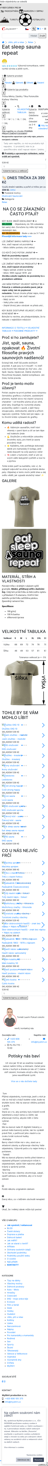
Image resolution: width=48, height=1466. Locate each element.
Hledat (34, 35)
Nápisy (10, 1329)
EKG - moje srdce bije (17, 1298)
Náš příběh (12, 1261)
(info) (12, 190)
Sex (9, 1341)
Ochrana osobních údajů (18, 1249)
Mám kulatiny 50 (10, 963)
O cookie (11, 1258)
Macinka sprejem (10, 866)
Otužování (7, 196)
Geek (9, 1308)
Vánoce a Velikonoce (17, 1353)
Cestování (12, 1295)
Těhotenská (12, 1350)
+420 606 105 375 (14, 1398)
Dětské (29, 82)
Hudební (11, 1314)
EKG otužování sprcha (12, 810)
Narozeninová (13, 1326)
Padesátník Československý (15, 887)
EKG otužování (9, 749)
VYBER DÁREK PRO (9, 7)
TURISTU (14, 19)
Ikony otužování (9, 769)
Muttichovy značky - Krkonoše (17, 907)
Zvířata (10, 1363)
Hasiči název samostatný (14, 953)
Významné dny (14, 1359)
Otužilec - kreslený (11, 759)
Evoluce (11, 1302)
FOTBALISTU (38, 19)
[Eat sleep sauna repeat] (24, 506)
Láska (10, 1323)
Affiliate (11, 1246)
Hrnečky (11, 1292)
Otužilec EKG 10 (9, 728)
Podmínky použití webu (18, 1255)
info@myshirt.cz (13, 1402)
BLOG (10, 1228)
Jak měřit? (12, 1240)
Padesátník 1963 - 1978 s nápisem (18, 942)
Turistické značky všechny (14, 917)
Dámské (19, 82)
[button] (28, 28)
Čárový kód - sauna (11, 820)
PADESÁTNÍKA (11, 11)
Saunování (17, 196)
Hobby (10, 1311)
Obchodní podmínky (17, 1252)
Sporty (10, 1344)
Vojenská (11, 1356)
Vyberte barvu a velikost (15, 171)
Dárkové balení (14, 1237)
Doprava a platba (15, 1234)
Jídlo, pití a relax (16, 42)
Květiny (10, 1320)
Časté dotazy (13, 1231)
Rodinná (11, 1338)
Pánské (8, 82)
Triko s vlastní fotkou (12, 876)
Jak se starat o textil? (17, 1243)
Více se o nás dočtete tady (24, 1081)
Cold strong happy (11, 789)
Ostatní (40, 82)
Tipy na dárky (13, 1280)
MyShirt (11, 1366)
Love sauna (7, 800)
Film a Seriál (13, 1305)
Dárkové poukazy (15, 1286)
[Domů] (3, 42)
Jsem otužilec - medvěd (13, 739)
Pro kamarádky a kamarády (20, 1335)
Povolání (11, 1332)
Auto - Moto (13, 1289)
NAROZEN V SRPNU (33, 11)
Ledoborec (7, 779)
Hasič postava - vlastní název (16, 973)
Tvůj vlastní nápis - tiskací (14, 897)
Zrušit (42, 35)
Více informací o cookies (14, 1447)
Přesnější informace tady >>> (17, 236)
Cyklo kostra (8, 983)
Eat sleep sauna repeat (13, 830)
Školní (10, 1347)
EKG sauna (7, 840)
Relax (30, 42)
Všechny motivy (14, 1283)
